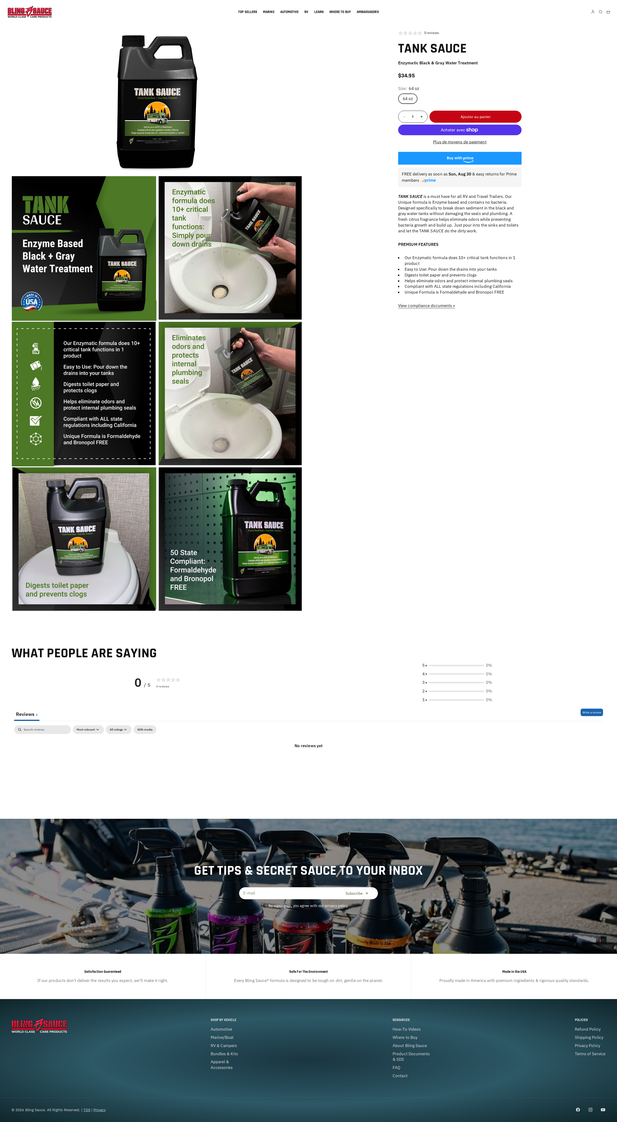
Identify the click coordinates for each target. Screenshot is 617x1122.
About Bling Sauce (410, 1045)
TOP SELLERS (247, 12)
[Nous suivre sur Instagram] (590, 1109)
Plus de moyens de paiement (459, 142)
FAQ (396, 1067)
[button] (457, 665)
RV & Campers (224, 1045)
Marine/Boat (222, 1037)
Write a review (592, 712)
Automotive (221, 1029)
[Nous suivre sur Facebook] (578, 1109)
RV (306, 12)
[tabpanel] (308, 762)
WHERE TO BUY (340, 12)
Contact (400, 1075)
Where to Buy (405, 1037)
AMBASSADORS (368, 12)
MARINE (268, 12)
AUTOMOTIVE (289, 12)
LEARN (319, 12)
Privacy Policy (587, 1045)
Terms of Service (590, 1053)
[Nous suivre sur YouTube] (603, 1109)
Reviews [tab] (27, 714)
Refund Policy (588, 1029)
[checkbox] (145, 729)
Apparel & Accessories (222, 1064)
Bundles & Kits (224, 1053)
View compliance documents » (426, 305)
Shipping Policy (589, 1037)
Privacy (100, 1110)
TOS (86, 1110)
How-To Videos (407, 1029)
